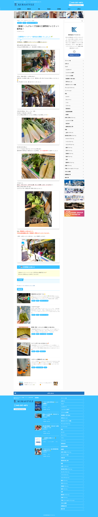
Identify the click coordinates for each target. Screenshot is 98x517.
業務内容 (29, 8)
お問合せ (79, 8)
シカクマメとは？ (35, 306)
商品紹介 (49, 8)
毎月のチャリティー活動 (30, 285)
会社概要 (19, 8)
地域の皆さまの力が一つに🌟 (38, 294)
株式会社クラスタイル (74, 55)
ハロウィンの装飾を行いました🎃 (39, 359)
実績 (39, 8)
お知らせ (20, 285)
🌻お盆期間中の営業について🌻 (49, 438)
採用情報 (59, 8)
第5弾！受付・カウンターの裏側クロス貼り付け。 (43, 327)
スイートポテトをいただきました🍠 (40, 343)
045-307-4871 (77, 3)
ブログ (69, 8)
